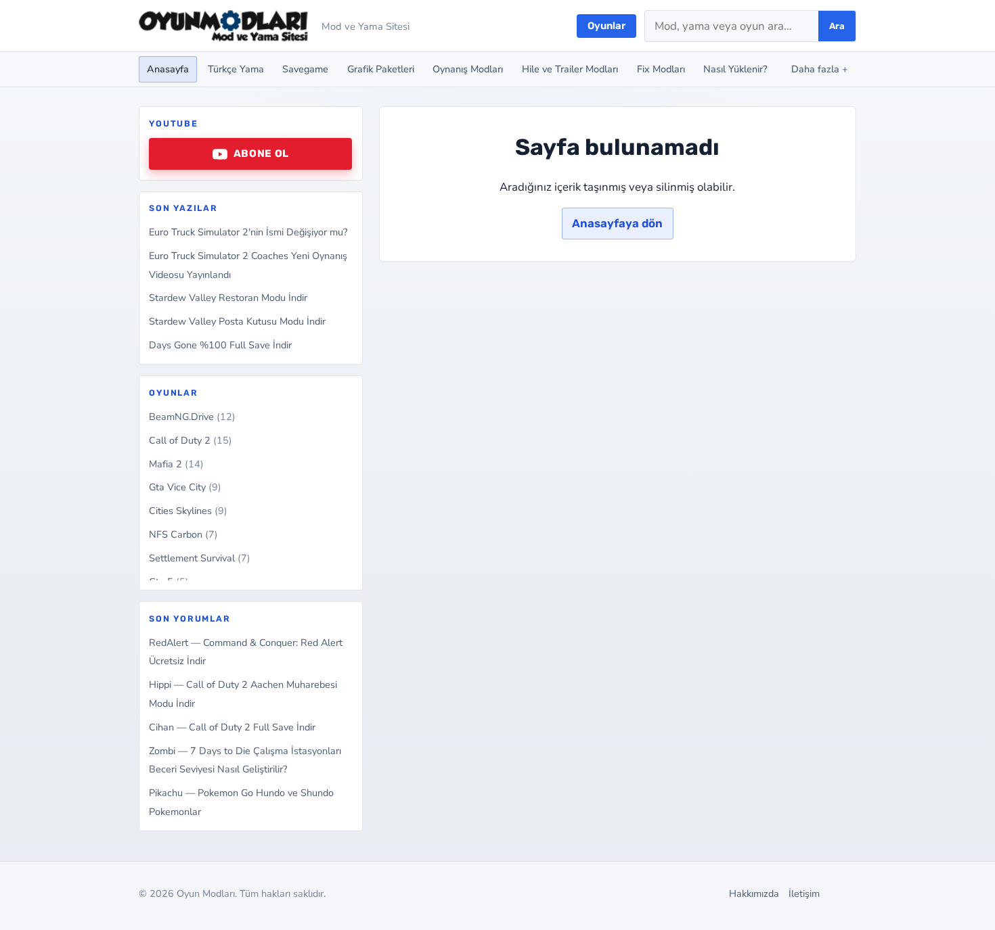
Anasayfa (168, 69)
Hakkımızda (754, 893)
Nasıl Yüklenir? (735, 69)
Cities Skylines (188, 510)
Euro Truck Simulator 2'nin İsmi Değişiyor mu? (248, 232)
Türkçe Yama (236, 69)
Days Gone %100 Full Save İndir (220, 345)
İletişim (804, 893)
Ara (837, 26)
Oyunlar (606, 26)
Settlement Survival (199, 558)
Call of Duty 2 (190, 440)
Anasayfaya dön (617, 223)
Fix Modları (661, 69)
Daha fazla (819, 69)
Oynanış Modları (468, 69)
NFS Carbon (183, 534)
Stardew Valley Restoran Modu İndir (228, 297)
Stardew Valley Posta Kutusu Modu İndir (237, 321)
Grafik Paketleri (380, 69)
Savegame (305, 69)
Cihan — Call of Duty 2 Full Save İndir (232, 727)
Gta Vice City (185, 487)
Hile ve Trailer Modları (570, 69)
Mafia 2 (176, 464)
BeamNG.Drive (192, 416)
